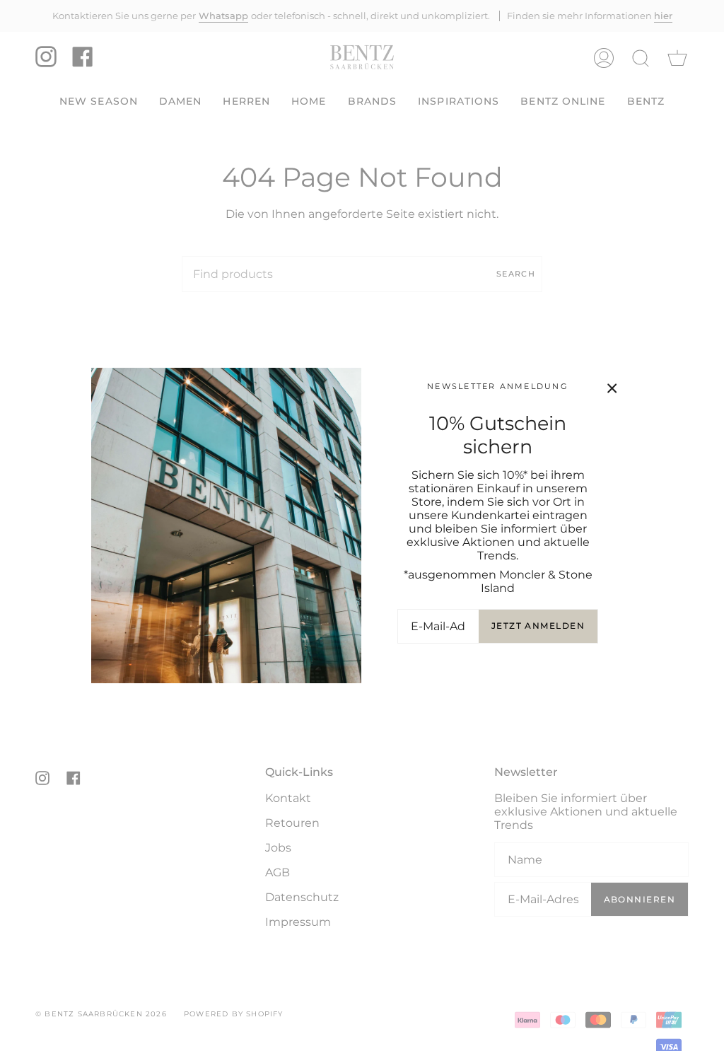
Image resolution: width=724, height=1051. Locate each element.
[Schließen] (612, 388)
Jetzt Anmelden (538, 625)
